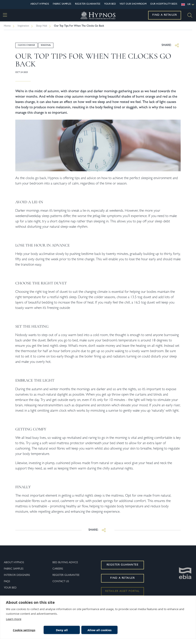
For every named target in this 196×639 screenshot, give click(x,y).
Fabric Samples (62, 4)
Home (7, 26)
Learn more (13, 619)
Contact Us (60, 581)
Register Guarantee (87, 4)
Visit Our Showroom (133, 4)
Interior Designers (17, 575)
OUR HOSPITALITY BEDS (163, 4)
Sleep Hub (41, 26)
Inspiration (23, 26)
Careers (57, 569)
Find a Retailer (164, 15)
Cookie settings (24, 630)
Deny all (62, 630)
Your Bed (110, 4)
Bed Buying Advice (65, 562)
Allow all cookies (99, 630)
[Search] (190, 15)
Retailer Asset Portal (122, 591)
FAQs (7, 581)
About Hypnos (39, 4)
